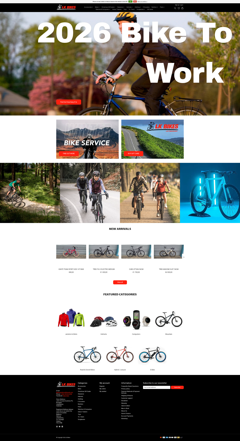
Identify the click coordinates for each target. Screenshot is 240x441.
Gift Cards (150, 9)
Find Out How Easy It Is (68, 102)
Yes (130, 1)
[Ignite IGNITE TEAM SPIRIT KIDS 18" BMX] (71, 252)
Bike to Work (125, 408)
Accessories (82, 386)
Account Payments (127, 416)
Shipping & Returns (127, 395)
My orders (103, 389)
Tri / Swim (132, 9)
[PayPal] (178, 437)
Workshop (124, 418)
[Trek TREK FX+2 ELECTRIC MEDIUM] (104, 252)
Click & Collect (125, 406)
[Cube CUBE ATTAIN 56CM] (136, 252)
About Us (124, 411)
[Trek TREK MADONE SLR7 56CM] (169, 252)
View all (120, 282)
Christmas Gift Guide (84, 391)
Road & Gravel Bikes (87, 370)
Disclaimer (124, 401)
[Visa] (164, 437)
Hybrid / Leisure (120, 370)
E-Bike (152, 370)
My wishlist (103, 391)
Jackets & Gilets (71, 334)
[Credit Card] (175, 437)
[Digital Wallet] (171, 437)
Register (102, 386)
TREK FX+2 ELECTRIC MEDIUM (104, 269)
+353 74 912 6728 (66, 394)
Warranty (124, 403)
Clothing (80, 399)
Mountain (168, 334)
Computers (136, 334)
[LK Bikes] (66, 7)
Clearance (81, 394)
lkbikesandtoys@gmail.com (64, 392)
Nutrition (80, 404)
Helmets (104, 334)
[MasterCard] (161, 437)
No (135, 1)
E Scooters (146, 7)
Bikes (79, 389)
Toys (125, 9)
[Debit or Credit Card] (181, 437)
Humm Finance (126, 413)
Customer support (127, 398)
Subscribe (177, 387)
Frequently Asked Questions (130, 386)
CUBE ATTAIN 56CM (136, 269)
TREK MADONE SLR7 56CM (168, 269)
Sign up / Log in (179, 5)
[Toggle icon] (175, 8)
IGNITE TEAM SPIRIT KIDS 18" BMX (71, 269)
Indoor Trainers (117, 9)
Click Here (66, 396)
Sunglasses (81, 419)
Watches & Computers (85, 409)
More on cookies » (142, 1)
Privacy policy (125, 389)
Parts (79, 407)
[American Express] (167, 437)
